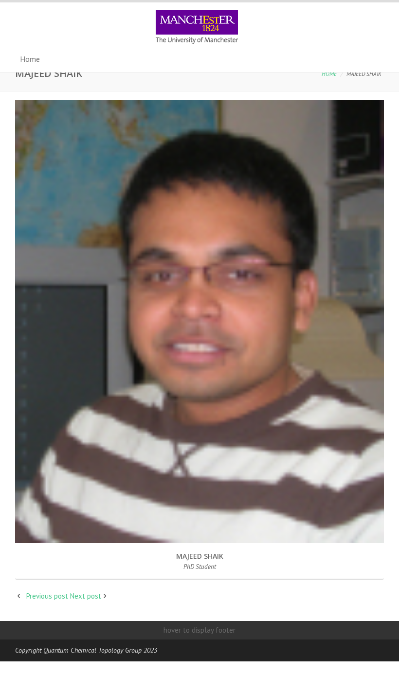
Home (329, 73)
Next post (85, 596)
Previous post (47, 596)
